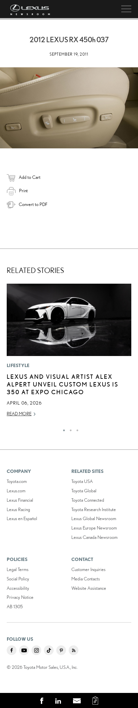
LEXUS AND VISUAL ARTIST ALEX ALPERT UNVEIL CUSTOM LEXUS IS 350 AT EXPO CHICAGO (62, 384)
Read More (19, 413)
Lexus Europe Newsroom (94, 527)
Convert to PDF (33, 204)
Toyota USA (82, 481)
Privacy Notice (20, 597)
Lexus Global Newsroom (93, 518)
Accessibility (18, 588)
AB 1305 (15, 606)
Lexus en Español (22, 518)
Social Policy (18, 578)
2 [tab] (69, 428)
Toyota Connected (87, 500)
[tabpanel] (69, 353)
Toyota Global (83, 490)
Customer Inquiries (88, 569)
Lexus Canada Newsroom (94, 537)
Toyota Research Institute (93, 509)
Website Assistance (88, 588)
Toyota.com (17, 481)
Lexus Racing (18, 509)
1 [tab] (62, 428)
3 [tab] (75, 428)
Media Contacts (85, 578)
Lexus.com (16, 490)
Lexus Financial (20, 500)
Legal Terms (17, 569)
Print (23, 190)
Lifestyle (18, 365)
